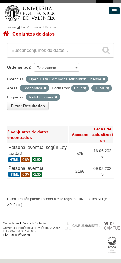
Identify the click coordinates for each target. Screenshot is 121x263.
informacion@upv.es (17, 234)
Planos (26, 223)
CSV (25, 160)
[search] (106, 50)
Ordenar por (18, 67)
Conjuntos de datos (33, 34)
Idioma (12, 27)
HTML (14, 160)
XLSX (37, 160)
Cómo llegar (11, 223)
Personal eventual (26, 168)
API (100, 199)
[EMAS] (112, 244)
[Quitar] (104, 79)
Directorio (51, 27)
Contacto (39, 223)
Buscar (37, 27)
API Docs (14, 205)
